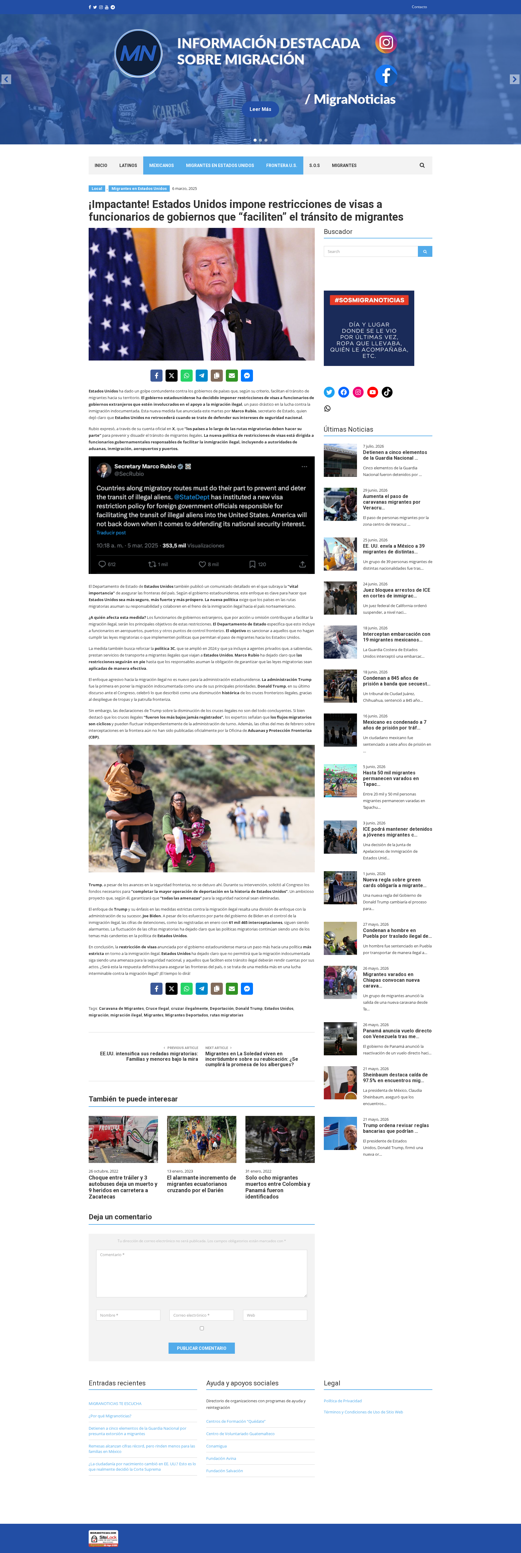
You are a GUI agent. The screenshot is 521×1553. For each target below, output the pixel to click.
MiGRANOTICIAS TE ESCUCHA (115, 1403)
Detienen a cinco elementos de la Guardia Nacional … (395, 455)
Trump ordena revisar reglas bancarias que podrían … (396, 1128)
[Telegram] (202, 376)
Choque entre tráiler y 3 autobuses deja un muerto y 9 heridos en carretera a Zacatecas (123, 1187)
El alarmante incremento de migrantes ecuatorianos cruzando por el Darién (201, 1183)
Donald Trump (249, 1008)
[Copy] (217, 376)
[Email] (232, 376)
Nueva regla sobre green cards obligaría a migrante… (395, 882)
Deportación (222, 1008)
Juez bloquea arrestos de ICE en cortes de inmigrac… (396, 593)
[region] (260, 79)
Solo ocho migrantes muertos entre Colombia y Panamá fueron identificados (277, 1187)
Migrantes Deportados (186, 1015)
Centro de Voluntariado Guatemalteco (240, 1433)
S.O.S (314, 165)
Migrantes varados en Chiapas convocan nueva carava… (391, 980)
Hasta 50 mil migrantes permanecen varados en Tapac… (391, 778)
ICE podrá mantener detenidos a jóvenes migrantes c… (397, 832)
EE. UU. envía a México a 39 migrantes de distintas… (394, 549)
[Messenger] (247, 376)
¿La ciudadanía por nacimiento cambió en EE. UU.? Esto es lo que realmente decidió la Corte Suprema (142, 1466)
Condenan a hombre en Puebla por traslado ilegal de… (397, 933)
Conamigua (216, 1446)
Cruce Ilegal (157, 1008)
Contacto (419, 6)
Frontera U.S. (281, 165)
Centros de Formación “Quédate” (236, 1421)
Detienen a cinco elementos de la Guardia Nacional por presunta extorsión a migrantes (137, 1430)
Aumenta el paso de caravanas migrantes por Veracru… (392, 502)
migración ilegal (126, 1015)
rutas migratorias (226, 1015)
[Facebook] (156, 376)
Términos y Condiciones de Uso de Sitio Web (363, 1412)
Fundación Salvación (224, 1470)
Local (97, 188)
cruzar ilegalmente (189, 1008)
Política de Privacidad (343, 1400)
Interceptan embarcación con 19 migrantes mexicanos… (396, 637)
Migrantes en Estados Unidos (220, 165)
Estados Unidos (278, 1008)
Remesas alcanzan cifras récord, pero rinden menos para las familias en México (142, 1448)
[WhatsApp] (187, 376)
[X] (172, 376)
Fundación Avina (221, 1458)
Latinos (128, 165)
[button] (6, 79)
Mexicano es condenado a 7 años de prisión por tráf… (394, 725)
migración (99, 1015)
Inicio (101, 165)
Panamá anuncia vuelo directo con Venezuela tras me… (397, 1033)
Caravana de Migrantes (121, 1008)
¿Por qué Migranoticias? (110, 1416)
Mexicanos (161, 165)
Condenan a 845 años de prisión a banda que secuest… (397, 681)
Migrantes (344, 165)
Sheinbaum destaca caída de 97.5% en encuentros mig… (395, 1077)
